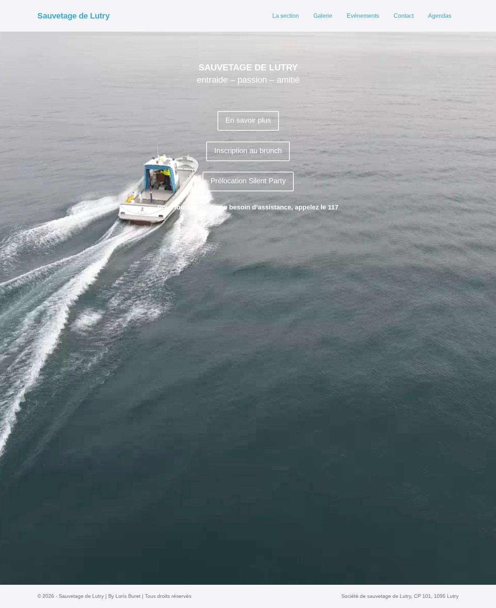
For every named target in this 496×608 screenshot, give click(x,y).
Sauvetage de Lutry (73, 15)
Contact (404, 16)
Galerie (322, 16)
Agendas (439, 16)
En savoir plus (248, 120)
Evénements (363, 16)
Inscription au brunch (248, 151)
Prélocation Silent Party (248, 181)
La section (285, 16)
